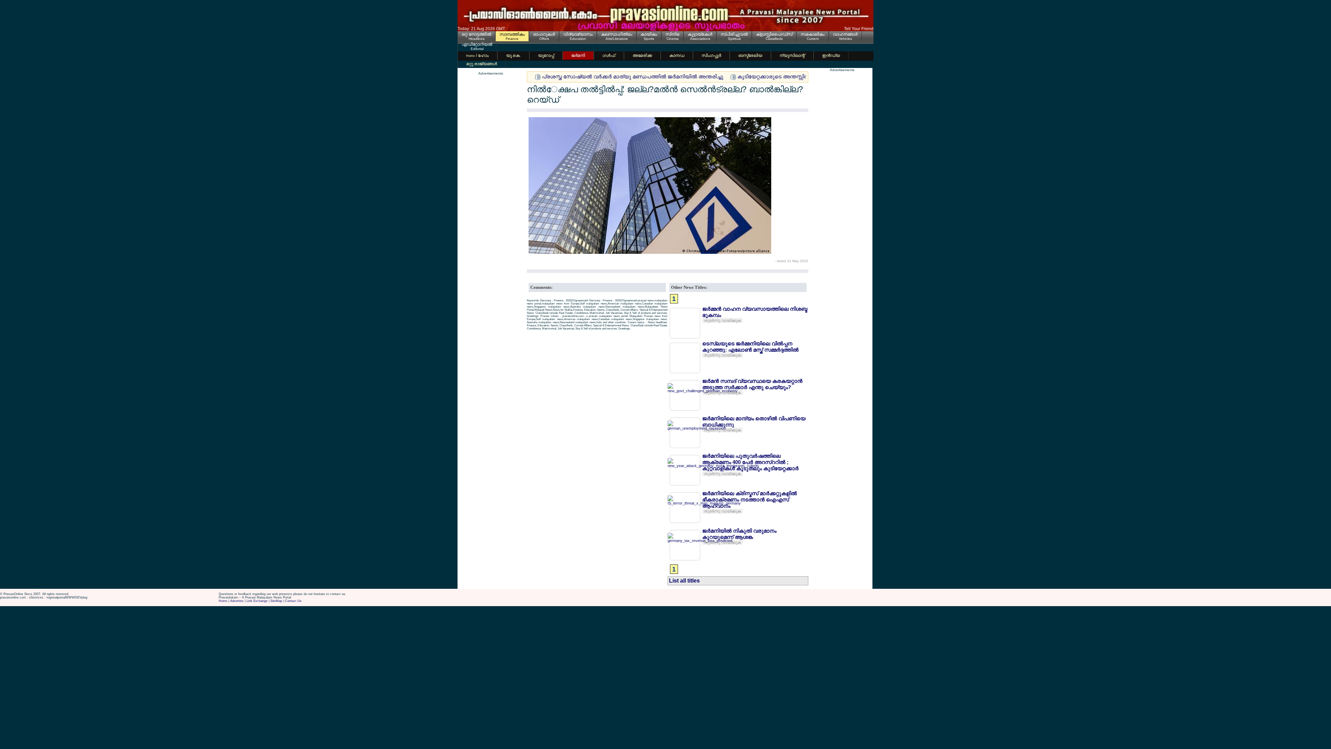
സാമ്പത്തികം (512, 34)
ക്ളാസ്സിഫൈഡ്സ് (774, 34)
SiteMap (276, 601)
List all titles (684, 581)
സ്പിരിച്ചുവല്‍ (734, 34)
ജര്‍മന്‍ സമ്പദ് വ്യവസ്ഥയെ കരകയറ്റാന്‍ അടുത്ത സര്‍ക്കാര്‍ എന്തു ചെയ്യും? (752, 384)
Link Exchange (257, 601)
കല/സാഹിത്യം (616, 34)
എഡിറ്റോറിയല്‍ (477, 44)
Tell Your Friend (858, 28)
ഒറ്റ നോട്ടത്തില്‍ (476, 34)
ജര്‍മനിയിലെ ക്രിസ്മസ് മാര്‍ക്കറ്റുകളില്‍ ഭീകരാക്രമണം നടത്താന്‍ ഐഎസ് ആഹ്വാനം (749, 499)
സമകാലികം (813, 34)
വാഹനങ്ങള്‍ (845, 34)
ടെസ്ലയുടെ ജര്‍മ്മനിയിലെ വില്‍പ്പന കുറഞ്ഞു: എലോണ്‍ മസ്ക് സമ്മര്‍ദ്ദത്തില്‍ (750, 347)
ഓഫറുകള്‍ (544, 34)
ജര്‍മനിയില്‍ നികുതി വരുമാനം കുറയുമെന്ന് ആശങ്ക (739, 534)
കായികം (649, 34)
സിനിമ (672, 34)
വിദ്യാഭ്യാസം (578, 34)
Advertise (237, 601)
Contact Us (293, 601)
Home (223, 601)
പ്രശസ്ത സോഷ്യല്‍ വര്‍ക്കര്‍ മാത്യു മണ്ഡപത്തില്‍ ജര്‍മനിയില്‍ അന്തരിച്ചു (632, 76)
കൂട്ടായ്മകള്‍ (700, 34)
